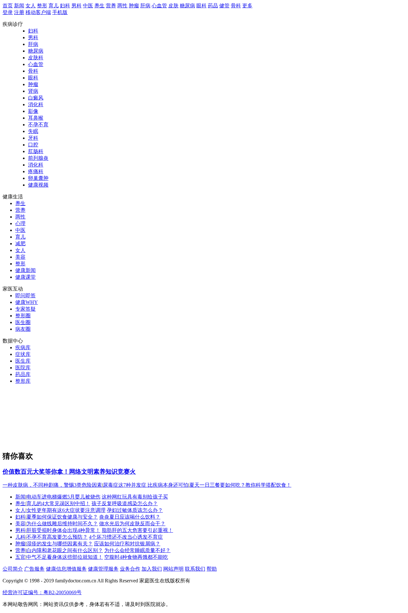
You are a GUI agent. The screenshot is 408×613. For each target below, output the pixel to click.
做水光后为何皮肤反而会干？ (132, 523)
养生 (99, 5)
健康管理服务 (103, 569)
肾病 (33, 91)
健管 (224, 5)
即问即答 (25, 295)
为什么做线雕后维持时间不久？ (62, 523)
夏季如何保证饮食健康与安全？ (62, 517)
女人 (31, 5)
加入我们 (152, 569)
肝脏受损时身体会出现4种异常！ (63, 530)
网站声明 (173, 569)
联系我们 (195, 569)
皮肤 (173, 5)
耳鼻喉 (35, 118)
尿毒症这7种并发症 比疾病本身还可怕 (145, 485)
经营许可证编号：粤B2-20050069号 (42, 592)
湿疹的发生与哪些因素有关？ (59, 543)
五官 (20, 557)
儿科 (20, 537)
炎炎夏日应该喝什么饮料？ (129, 517)
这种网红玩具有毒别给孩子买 (135, 496)
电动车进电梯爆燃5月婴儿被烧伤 (63, 496)
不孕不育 (38, 124)
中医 (88, 5)
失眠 (33, 131)
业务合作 (130, 569)
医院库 (23, 367)
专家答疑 (25, 309)
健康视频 (38, 185)
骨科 (236, 5)
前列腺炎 (38, 158)
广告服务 (34, 569)
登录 (8, 12)
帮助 (212, 569)
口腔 (33, 144)
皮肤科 (35, 57)
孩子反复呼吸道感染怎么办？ (124, 503)
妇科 (65, 5)
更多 (247, 5)
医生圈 (23, 322)
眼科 (201, 5)
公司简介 (13, 569)
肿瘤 (134, 5)
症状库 (23, 354)
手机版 (60, 12)
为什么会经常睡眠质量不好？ (137, 550)
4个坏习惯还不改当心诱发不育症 (126, 537)
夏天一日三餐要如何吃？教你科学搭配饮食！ (240, 485)
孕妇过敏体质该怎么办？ (135, 510)
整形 (42, 5)
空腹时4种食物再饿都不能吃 (136, 557)
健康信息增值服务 (66, 569)
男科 (76, 5)
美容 (20, 257)
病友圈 (23, 329)
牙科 (33, 138)
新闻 (19, 5)
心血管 (159, 5)
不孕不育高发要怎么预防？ (57, 537)
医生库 (23, 361)
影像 (33, 111)
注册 (19, 12)
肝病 (145, 5)
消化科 (35, 104)
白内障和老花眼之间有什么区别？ (64, 550)
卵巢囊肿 (38, 178)
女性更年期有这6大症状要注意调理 (66, 510)
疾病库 (23, 347)
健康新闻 (25, 270)
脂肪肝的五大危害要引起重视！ (137, 530)
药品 (213, 5)
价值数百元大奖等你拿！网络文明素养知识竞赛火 (69, 471)
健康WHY (26, 302)
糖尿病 (187, 5)
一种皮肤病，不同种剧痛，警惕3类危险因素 (52, 485)
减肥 (20, 243)
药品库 (23, 374)
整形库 (23, 381)
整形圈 (23, 315)
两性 (122, 5)
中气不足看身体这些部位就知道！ (64, 557)
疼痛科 (35, 171)
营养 (111, 5)
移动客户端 (38, 12)
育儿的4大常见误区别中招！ (58, 503)
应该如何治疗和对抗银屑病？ (127, 543)
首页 (8, 5)
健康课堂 (25, 277)
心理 (20, 223)
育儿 (53, 5)
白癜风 (35, 97)
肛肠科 (35, 151)
